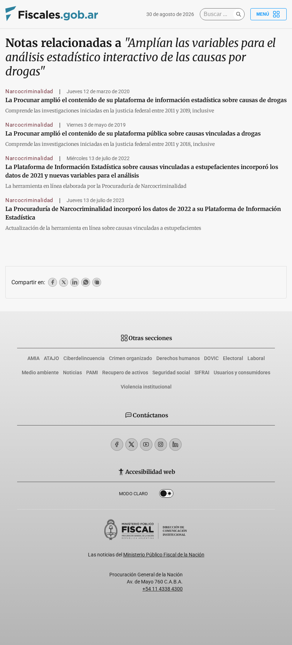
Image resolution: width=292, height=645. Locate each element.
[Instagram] (161, 444)
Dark (166, 495)
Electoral (233, 358)
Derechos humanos (178, 358)
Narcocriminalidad (29, 91)
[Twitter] (131, 444)
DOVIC (211, 358)
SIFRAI (201, 372)
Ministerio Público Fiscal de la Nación (163, 554)
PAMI (92, 372)
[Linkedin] (175, 444)
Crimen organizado (130, 358)
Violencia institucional (146, 387)
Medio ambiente (40, 372)
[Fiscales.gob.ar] (51, 14)
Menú (262, 14)
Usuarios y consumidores (242, 372)
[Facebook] (117, 444)
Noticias (72, 372)
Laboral (256, 358)
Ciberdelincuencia (84, 358)
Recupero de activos (125, 372)
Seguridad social (171, 372)
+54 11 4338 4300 (162, 589)
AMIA (33, 358)
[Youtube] (146, 444)
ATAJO (51, 358)
